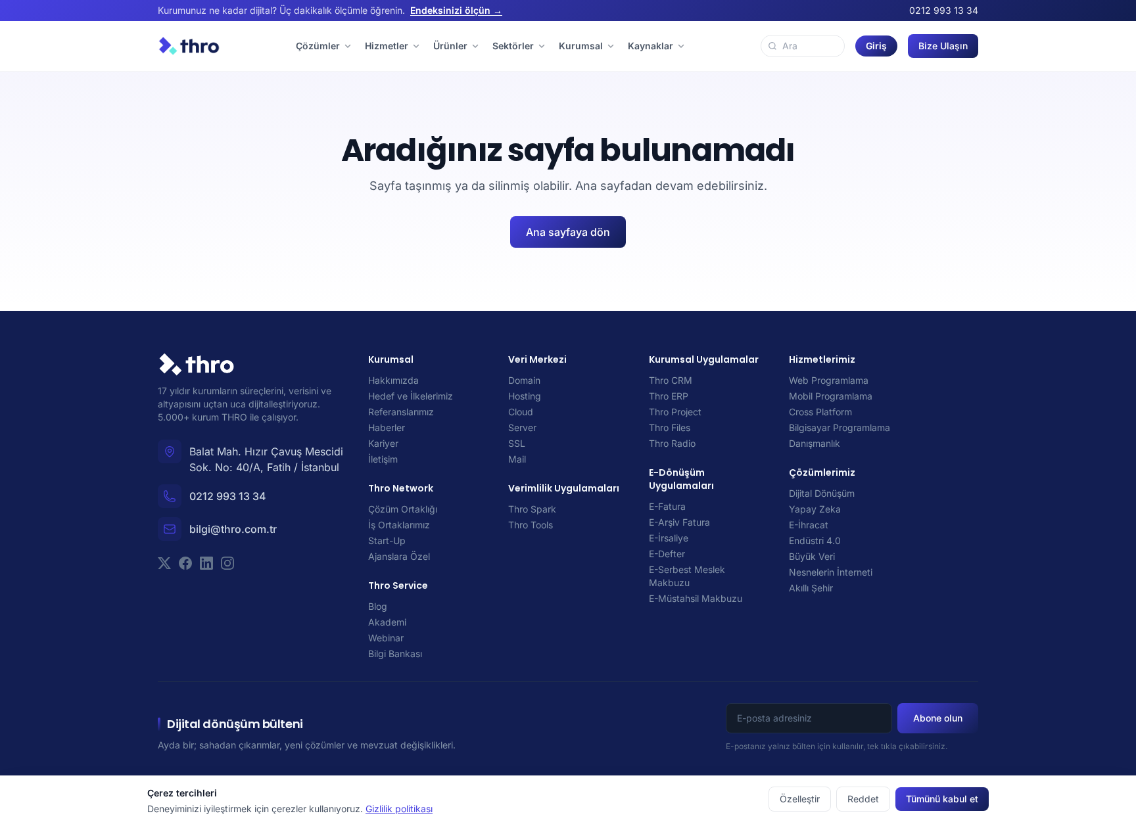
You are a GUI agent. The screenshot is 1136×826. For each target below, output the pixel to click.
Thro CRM (670, 380)
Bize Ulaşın (943, 45)
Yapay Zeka (815, 509)
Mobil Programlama (830, 396)
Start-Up (387, 540)
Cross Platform (820, 411)
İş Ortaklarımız (399, 524)
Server (522, 427)
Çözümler (318, 45)
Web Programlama (828, 380)
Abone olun (937, 717)
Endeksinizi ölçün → (456, 10)
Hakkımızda (393, 380)
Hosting (524, 396)
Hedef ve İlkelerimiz (410, 396)
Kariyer (383, 443)
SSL (516, 443)
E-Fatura (667, 506)
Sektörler (513, 45)
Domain (524, 380)
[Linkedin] (206, 563)
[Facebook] (185, 563)
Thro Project (675, 411)
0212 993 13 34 (943, 10)
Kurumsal (581, 45)
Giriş (876, 45)
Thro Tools (530, 524)
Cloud (520, 411)
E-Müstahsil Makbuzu (695, 598)
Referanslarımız (401, 411)
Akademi (387, 622)
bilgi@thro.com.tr (233, 529)
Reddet (863, 798)
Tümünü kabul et (942, 798)
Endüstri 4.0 (815, 540)
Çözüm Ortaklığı (402, 509)
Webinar (386, 637)
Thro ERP (668, 396)
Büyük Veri (812, 556)
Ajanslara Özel (399, 556)
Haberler (386, 427)
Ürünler (450, 45)
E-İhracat (808, 524)
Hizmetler (386, 45)
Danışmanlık (814, 443)
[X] (164, 563)
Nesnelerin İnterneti (830, 572)
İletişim (383, 459)
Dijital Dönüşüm (822, 493)
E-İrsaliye (668, 537)
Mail (517, 459)
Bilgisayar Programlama (839, 427)
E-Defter (667, 553)
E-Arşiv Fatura (679, 522)
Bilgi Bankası (395, 653)
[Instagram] (227, 563)
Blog (377, 606)
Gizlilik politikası (399, 808)
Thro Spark (532, 509)
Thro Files (669, 427)
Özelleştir (800, 798)
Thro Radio (672, 443)
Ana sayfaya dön (568, 232)
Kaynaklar (650, 45)
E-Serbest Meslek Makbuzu (687, 576)
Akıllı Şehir (811, 587)
